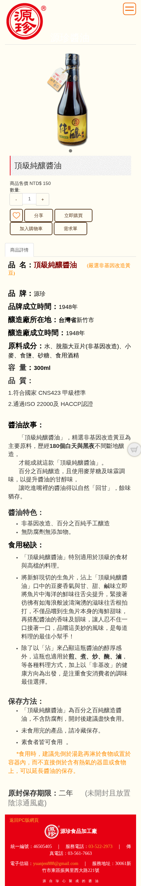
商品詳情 (19, 249)
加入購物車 (31, 228)
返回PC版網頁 (24, 820)
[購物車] (134, 449)
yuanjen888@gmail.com (55, 863)
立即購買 (73, 215)
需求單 (70, 228)
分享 (38, 215)
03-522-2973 (100, 846)
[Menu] (129, 9)
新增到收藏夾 (16, 215)
